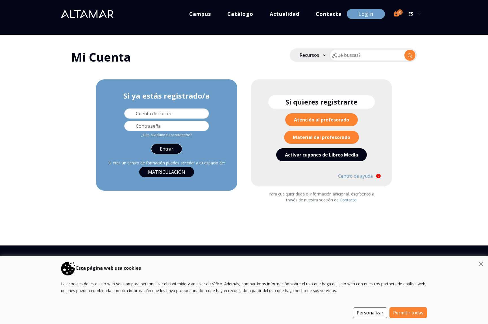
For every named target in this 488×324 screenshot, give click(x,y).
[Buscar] (409, 55)
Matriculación (166, 172)
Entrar (166, 149)
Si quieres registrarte (322, 101)
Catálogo (240, 13)
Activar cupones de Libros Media (321, 155)
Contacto (348, 200)
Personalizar (370, 313)
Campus (200, 13)
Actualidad (284, 13)
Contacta (329, 13)
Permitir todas (408, 313)
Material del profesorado (321, 137)
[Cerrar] (481, 264)
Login (365, 13)
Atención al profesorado (321, 120)
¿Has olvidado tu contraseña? (166, 134)
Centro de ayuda (356, 176)
